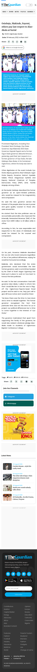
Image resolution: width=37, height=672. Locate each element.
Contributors (8, 606)
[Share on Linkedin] (25, 42)
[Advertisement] (18, 527)
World (6, 650)
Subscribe (18, 594)
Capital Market (9, 612)
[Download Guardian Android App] (10, 580)
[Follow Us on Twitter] (13, 574)
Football (7, 639)
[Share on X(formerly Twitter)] (13, 42)
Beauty (27, 612)
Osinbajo (25, 377)
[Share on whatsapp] (17, 42)
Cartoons (28, 618)
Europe (27, 609)
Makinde (17, 377)
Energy (6, 615)
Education (28, 615)
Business (30, 12)
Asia (5, 623)
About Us (7, 656)
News (4, 12)
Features (7, 633)
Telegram (11, 397)
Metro (17, 12)
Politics (23, 12)
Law (21, 647)
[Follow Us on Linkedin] (24, 574)
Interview (23, 639)
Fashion (7, 636)
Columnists (29, 620)
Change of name (26, 650)
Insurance (7, 644)
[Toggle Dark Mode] (29, 4)
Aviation (7, 609)
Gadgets (23, 644)
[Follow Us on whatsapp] (29, 574)
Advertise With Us (19, 656)
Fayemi (10, 377)
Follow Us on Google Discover (14, 47)
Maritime (7, 647)
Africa (6, 620)
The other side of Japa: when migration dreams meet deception (22, 478)
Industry (7, 642)
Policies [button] (6, 658)
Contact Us (17, 658)
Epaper (11, 12)
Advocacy (7, 618)
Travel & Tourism (26, 633)
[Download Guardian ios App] (26, 580)
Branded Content (10, 626)
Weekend (23, 636)
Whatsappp (11, 403)
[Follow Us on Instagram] (18, 574)
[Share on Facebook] (8, 42)
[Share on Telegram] (21, 42)
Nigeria (27, 623)
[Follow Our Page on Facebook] (8, 574)
